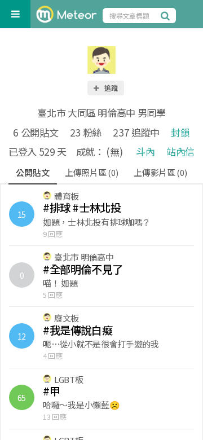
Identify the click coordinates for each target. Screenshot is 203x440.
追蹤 (110, 88)
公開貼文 (32, 172)
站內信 (180, 151)
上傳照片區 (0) (91, 172)
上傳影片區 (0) (160, 172)
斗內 (145, 151)
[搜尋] (167, 15)
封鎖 (180, 132)
